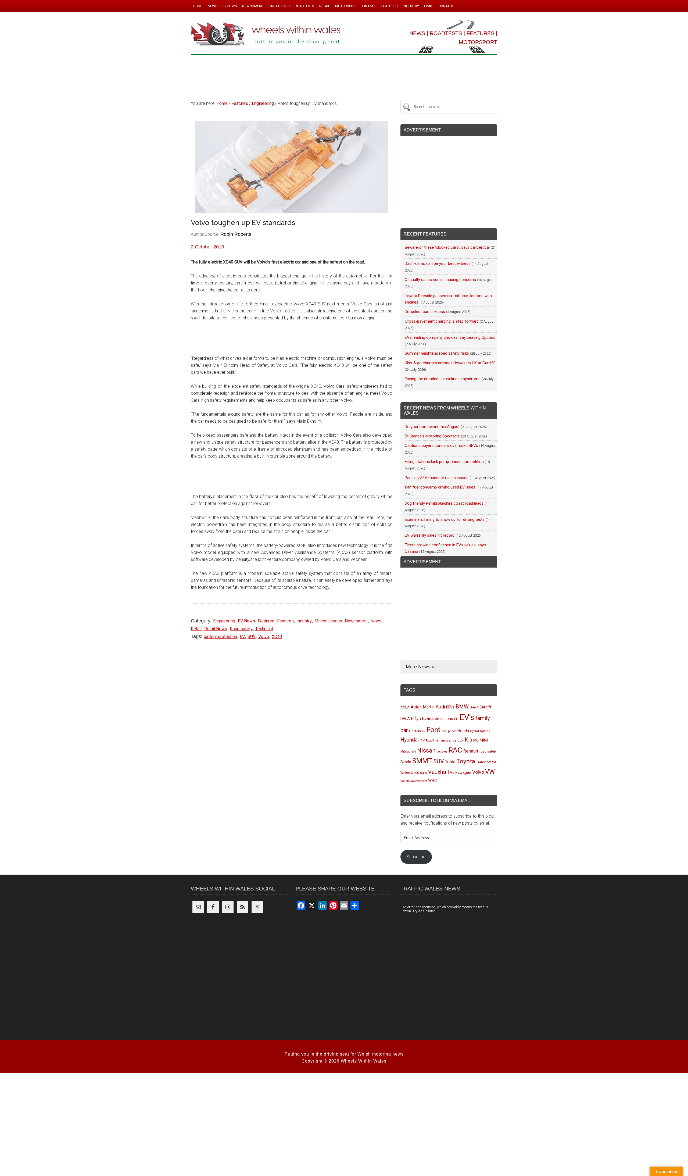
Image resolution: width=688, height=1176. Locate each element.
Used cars (419, 772)
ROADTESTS (446, 33)
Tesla (450, 761)
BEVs (450, 707)
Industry (304, 620)
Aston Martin (423, 707)
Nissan (426, 750)
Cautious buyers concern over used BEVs (441, 445)
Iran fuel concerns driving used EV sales (440, 487)
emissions (444, 718)
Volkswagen (460, 772)
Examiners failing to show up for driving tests (445, 519)
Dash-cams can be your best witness (438, 263)
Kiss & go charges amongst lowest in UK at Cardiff (450, 363)
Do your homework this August (432, 426)
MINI (484, 740)
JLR (460, 740)
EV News (246, 620)
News (375, 620)
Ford (434, 729)
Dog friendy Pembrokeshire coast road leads (444, 503)
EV (242, 636)
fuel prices (449, 731)
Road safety (241, 628)
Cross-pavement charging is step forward (442, 321)
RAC (455, 750)
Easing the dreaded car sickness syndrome (443, 378)
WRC (432, 780)
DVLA (405, 719)
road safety (488, 751)
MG (476, 740)
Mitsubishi (408, 751)
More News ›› (420, 666)
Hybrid (474, 731)
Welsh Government (413, 781)
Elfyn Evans (422, 718)
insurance (448, 740)
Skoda (405, 762)
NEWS (417, 33)
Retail (196, 628)
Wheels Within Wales (266, 34)
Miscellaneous (328, 620)
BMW (462, 706)
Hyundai (409, 740)
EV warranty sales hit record (429, 535)
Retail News (215, 628)
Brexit (474, 707)
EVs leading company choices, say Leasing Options (450, 337)
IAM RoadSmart (430, 740)
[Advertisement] (344, 75)
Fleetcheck (417, 731)
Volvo (263, 636)
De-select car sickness (425, 311)
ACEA (405, 707)
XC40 (277, 636)
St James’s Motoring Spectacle (432, 436)
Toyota (465, 761)
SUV (252, 636)
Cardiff (485, 707)
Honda (463, 731)
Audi (440, 707)
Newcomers (356, 620)
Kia (468, 739)
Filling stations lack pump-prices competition (444, 461)
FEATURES (480, 33)
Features (285, 620)
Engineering (224, 620)
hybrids (485, 731)
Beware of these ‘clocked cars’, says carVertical (447, 247)
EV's (467, 717)
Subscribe (416, 856)
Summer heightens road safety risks (437, 353)
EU (456, 719)
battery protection (220, 636)
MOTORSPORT (478, 42)
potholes (442, 751)
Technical (264, 628)
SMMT (422, 761)
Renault (470, 751)
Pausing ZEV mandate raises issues (436, 477)
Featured (266, 620)
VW (490, 771)
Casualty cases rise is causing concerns (440, 279)
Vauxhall (438, 772)
